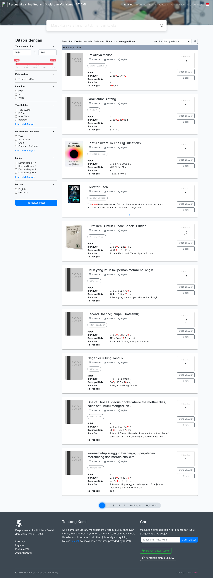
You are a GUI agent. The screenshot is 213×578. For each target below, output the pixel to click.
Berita (152, 4)
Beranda (128, 4)
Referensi (23, 119)
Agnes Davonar (96, 237)
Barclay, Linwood (97, 198)
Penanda (111, 59)
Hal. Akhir (151, 505)
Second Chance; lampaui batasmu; (113, 314)
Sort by (158, 41)
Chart (21, 142)
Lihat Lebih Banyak (25, 124)
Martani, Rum (95, 468)
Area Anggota (195, 4)
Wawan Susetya (97, 66)
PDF (20, 91)
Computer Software (28, 146)
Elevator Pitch (97, 187)
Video (21, 97)
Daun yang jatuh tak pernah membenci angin (120, 270)
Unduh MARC (186, 71)
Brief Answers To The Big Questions (114, 143)
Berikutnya (136, 505)
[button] (130, 214)
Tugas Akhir (24, 109)
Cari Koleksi (189, 539)
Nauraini (93, 110)
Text (20, 136)
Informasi (141, 4)
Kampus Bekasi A (27, 162)
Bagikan (124, 59)
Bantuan (163, 4)
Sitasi (186, 77)
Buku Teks (23, 116)
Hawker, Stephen (97, 154)
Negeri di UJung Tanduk (105, 358)
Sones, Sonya (96, 417)
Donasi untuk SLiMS (158, 550)
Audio (21, 94)
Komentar (96, 59)
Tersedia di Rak (26, 79)
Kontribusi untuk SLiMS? (160, 557)
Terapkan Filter (36, 202)
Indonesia (23, 192)
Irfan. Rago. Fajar (97, 325)
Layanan (20, 545)
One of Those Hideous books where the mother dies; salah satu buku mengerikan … (126, 404)
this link (75, 541)
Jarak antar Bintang (101, 99)
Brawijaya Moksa (99, 55)
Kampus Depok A (27, 169)
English (22, 189)
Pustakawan (177, 4)
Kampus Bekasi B (27, 166)
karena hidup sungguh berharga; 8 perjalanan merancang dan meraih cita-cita (121, 455)
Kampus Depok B (27, 172)
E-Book (22, 113)
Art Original (24, 139)
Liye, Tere (94, 281)
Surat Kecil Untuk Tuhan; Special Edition (116, 226)
